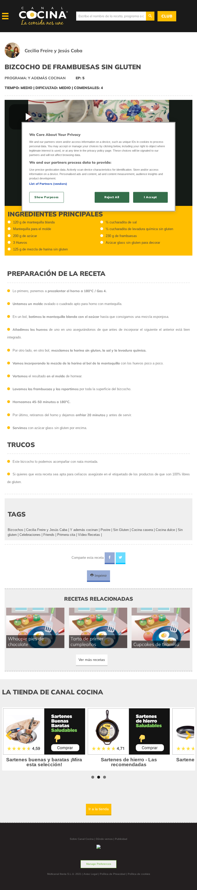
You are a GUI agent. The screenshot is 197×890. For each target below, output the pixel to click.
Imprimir (100, 575)
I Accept (150, 197)
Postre (105, 530)
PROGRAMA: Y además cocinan (35, 78)
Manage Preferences (98, 863)
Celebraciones (30, 535)
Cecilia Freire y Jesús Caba (46, 530)
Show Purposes (46, 197)
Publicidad (121, 838)
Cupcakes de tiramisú (156, 644)
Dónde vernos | (105, 838)
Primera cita (66, 535)
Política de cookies (139, 873)
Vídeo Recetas (89, 535)
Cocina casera (142, 530)
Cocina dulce (165, 530)
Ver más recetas (91, 660)
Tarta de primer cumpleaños (87, 641)
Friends (48, 535)
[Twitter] (121, 558)
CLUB (166, 16)
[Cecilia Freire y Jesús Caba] (50, 57)
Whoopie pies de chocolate (26, 641)
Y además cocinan (84, 530)
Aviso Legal (90, 873)
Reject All (111, 197)
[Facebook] (110, 558)
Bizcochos (15, 530)
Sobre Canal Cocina (82, 838)
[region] (98, 167)
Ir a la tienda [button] (98, 809)
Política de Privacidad (112, 873)
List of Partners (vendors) (48, 184)
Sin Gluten (121, 530)
